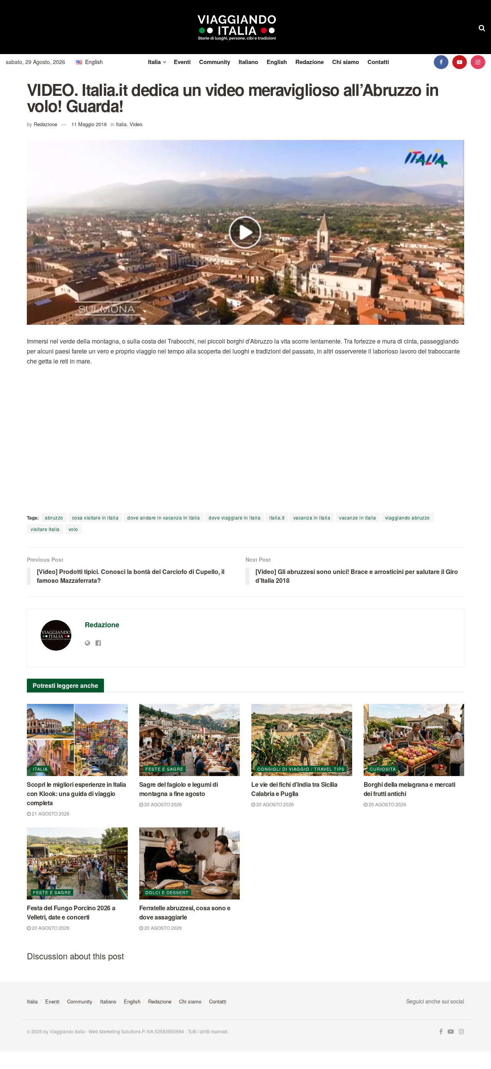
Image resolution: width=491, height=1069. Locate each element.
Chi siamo (345, 62)
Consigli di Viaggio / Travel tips (300, 769)
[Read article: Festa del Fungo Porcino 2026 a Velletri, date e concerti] (77, 863)
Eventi (182, 62)
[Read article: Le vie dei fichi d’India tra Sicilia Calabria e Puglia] (301, 740)
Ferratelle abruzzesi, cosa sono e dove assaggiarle (185, 912)
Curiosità (383, 769)
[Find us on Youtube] (459, 62)
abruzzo (54, 517)
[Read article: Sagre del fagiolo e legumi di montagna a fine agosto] (189, 740)
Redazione (309, 62)
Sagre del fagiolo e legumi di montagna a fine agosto (178, 789)
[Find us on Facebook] (441, 62)
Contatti (378, 62)
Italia (154, 62)
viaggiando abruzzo (407, 517)
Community (214, 62)
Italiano (248, 62)
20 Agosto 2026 (162, 804)
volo (73, 529)
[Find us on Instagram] (478, 62)
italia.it (277, 517)
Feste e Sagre (164, 769)
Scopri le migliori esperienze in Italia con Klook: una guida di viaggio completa (76, 793)
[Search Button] (482, 27)
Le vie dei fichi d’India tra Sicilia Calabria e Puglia (294, 789)
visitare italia (45, 529)
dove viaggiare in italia (234, 517)
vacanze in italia (357, 517)
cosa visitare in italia (95, 517)
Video (136, 124)
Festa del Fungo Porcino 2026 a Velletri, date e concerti (71, 912)
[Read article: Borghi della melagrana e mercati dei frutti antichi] (414, 740)
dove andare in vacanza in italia (163, 517)
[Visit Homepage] (237, 27)
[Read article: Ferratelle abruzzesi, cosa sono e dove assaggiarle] (189, 863)
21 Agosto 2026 (50, 813)
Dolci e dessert (167, 892)
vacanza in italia (312, 517)
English (277, 62)
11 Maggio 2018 (89, 124)
